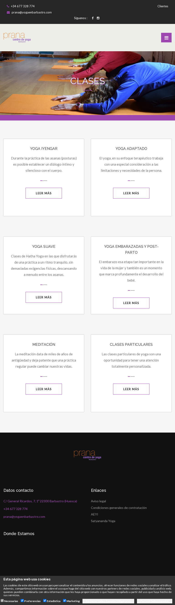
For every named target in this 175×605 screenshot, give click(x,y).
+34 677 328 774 (22, 6)
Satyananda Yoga (103, 521)
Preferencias (32, 601)
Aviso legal (98, 501)
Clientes (162, 6)
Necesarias (11, 601)
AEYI (94, 514)
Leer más (44, 193)
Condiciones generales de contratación (119, 508)
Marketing (73, 601)
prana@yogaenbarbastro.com (31, 12)
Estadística (53, 601)
